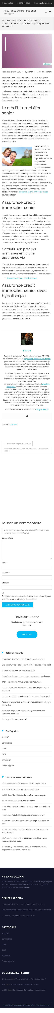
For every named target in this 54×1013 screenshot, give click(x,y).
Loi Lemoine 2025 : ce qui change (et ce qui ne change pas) (26, 696)
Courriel (6, 572)
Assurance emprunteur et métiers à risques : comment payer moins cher (26, 703)
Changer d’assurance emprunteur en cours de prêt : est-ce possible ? (25, 689)
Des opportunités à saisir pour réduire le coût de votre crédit (26, 665)
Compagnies (7, 743)
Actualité (13, 424)
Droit (4, 754)
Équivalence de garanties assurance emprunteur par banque (26, 676)
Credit (4, 748)
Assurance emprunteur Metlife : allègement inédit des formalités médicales (23, 712)
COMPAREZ (27, 634)
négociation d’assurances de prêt (37, 358)
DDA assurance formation (24, 800)
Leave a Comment (43, 72)
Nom (5, 562)
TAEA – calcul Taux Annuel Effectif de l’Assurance (21, 682)
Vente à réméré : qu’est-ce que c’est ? (31, 783)
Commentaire (7, 538)
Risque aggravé (8, 765)
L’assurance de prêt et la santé (18, 443)
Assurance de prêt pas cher (20, 10)
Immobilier (6, 760)
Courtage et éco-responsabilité (14, 719)
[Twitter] (27, 416)
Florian (30, 72)
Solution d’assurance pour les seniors (22, 278)
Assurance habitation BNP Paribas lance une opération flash (26, 449)
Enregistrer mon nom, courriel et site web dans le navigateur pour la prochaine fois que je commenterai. (26, 597)
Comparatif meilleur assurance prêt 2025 (18, 670)
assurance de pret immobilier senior (33, 192)
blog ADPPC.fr (42, 409)
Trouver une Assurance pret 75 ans (24, 789)
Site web (5, 583)
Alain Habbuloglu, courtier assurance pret (28, 795)
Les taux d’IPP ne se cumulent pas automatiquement (23, 659)
